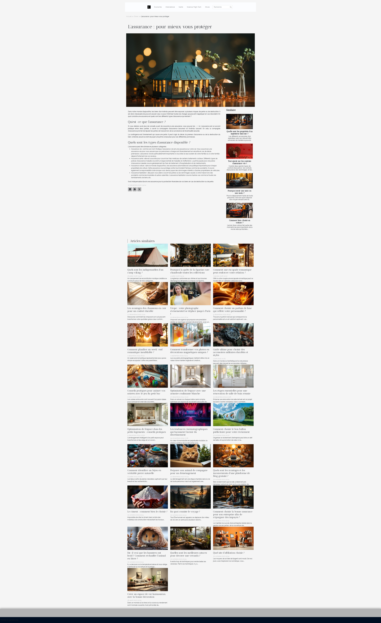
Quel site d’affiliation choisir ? (229, 552)
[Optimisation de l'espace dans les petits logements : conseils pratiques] (147, 414)
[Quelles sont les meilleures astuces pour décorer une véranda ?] (190, 538)
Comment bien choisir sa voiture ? (239, 221)
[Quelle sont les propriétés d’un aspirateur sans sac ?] (239, 121)
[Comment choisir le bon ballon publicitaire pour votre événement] (233, 414)
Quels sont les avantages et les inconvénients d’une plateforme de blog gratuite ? (231, 473)
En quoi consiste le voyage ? (185, 511)
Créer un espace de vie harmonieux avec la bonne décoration (146, 595)
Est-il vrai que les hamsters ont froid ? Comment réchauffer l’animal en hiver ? (146, 555)
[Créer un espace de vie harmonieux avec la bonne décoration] (147, 579)
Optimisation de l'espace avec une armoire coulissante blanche (188, 392)
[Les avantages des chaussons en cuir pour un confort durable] (147, 293)
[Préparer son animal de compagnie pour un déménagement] (190, 456)
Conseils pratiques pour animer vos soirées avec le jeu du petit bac (146, 392)
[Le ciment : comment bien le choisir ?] (147, 497)
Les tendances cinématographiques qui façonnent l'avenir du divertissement (188, 432)
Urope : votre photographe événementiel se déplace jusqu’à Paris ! (190, 311)
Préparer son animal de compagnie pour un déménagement (188, 472)
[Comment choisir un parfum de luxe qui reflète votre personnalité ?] (233, 293)
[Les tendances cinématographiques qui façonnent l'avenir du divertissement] (190, 414)
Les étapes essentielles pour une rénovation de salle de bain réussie (231, 392)
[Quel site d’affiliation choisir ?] (233, 538)
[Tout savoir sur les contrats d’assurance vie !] (239, 151)
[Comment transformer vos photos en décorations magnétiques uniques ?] (190, 335)
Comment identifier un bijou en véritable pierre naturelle (144, 472)
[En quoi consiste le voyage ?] (190, 497)
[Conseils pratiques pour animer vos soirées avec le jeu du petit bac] (147, 376)
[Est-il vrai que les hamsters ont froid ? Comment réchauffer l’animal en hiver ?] (147, 538)
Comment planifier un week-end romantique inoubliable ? (145, 351)
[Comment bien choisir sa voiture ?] (239, 210)
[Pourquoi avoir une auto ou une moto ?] (239, 180)
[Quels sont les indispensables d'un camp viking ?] (147, 255)
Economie (158, 7)
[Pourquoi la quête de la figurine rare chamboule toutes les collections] (190, 255)
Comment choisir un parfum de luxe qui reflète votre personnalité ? (232, 309)
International (170, 7)
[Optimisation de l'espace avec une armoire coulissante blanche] (190, 376)
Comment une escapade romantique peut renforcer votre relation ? (232, 271)
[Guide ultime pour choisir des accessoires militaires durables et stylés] (233, 335)
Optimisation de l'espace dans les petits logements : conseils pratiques (146, 430)
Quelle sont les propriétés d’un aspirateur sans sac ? (240, 132)
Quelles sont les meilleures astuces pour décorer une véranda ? (188, 554)
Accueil (129, 16)
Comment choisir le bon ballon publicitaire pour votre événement (231, 430)
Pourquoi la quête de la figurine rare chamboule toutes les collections (189, 271)
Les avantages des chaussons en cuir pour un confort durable (146, 309)
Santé (181, 7)
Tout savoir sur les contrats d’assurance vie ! (239, 162)
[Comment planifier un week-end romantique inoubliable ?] (147, 335)
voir (197, 126)
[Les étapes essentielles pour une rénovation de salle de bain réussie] (233, 376)
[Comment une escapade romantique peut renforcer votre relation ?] (233, 255)
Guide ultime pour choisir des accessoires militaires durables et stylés (230, 352)
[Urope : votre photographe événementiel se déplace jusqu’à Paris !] (190, 293)
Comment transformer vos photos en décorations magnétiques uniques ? (189, 351)
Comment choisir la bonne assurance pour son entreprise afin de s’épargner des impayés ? (232, 514)
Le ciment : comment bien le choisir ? (147, 511)
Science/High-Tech (194, 7)
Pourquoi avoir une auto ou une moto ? (239, 192)
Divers (207, 7)
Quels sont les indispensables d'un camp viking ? (145, 271)
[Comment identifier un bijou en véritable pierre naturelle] (147, 456)
